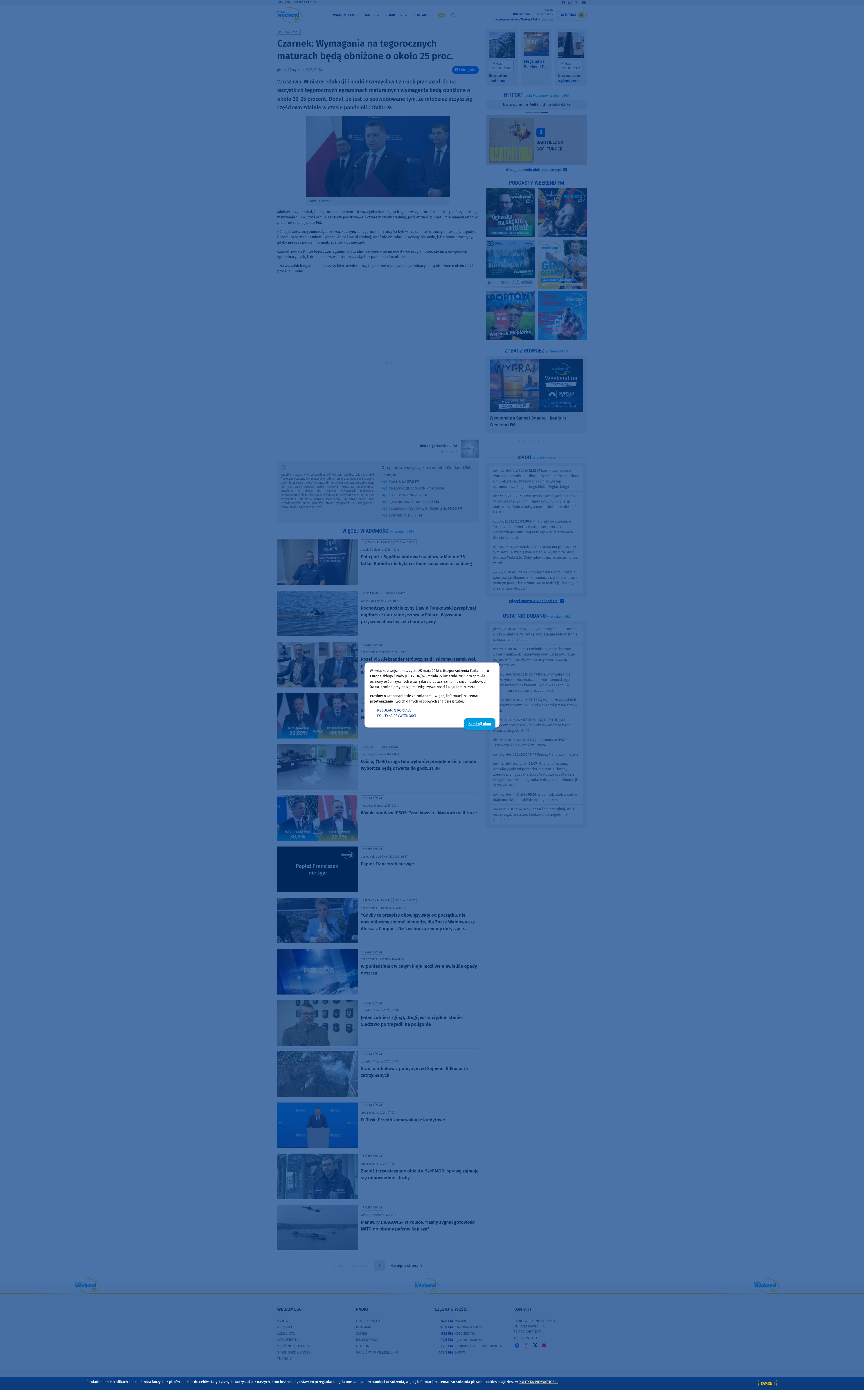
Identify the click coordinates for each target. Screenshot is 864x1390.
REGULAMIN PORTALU (394, 710)
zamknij (768, 1383)
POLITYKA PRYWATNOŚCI (396, 716)
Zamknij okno (479, 724)
